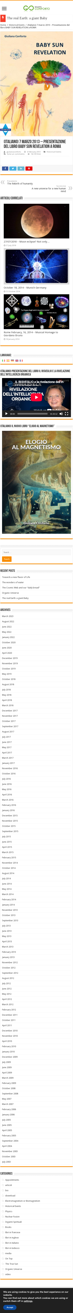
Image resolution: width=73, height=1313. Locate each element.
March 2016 (7, 800)
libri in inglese (12, 1237)
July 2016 (6, 779)
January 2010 (8, 1051)
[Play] (6, 413)
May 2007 (6, 1099)
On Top (9, 1258)
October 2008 (8, 1088)
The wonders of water (13, 582)
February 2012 (9, 1009)
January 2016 (8, 810)
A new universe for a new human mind (49, 189)
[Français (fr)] (21, 360)
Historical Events (17, 25)
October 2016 (8, 773)
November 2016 (10, 768)
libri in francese (12, 1232)
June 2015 (7, 842)
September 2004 (10, 1141)
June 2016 (7, 784)
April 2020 (7, 653)
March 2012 (7, 1004)
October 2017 (8, 721)
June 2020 (7, 647)
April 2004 (7, 1146)
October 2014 (8, 868)
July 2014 (6, 878)
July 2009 (6, 1062)
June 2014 (7, 883)
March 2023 (7, 616)
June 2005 (7, 1125)
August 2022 (8, 621)
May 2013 (6, 936)
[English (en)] (16, 360)
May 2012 (6, 994)
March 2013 (7, 946)
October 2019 (8, 668)
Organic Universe (10, 593)
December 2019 (9, 658)
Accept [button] (10, 1307)
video (8, 1274)
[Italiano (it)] (3, 360)
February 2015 (9, 857)
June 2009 (7, 1067)
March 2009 (7, 1078)
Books (8, 1227)
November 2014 (10, 863)
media (8, 1253)
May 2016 (6, 789)
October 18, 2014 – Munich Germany (25, 287)
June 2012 (7, 988)
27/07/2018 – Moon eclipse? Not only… (27, 241)
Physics (8, 1211)
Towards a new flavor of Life (16, 577)
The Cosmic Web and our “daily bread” (21, 587)
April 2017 (7, 752)
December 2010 (9, 1030)
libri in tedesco (12, 1248)
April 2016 (7, 794)
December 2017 (9, 710)
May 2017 (6, 747)
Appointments (12, 1180)
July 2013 (6, 925)
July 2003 (6, 1162)
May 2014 (6, 889)
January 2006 (8, 1114)
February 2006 (9, 1109)
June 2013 (7, 931)
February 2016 (9, 805)
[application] (36, 397)
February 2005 (9, 1135)
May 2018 (6, 695)
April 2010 (7, 1041)
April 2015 (7, 847)
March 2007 (7, 1104)
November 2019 (10, 663)
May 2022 (6, 632)
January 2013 (8, 957)
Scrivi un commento (16, 154)
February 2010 (9, 1046)
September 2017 (10, 726)
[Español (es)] (8, 360)
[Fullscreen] (66, 413)
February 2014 (9, 899)
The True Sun (11, 1264)
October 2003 (8, 1156)
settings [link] (28, 1301)
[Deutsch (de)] (12, 360)
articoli (8, 1185)
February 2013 (9, 952)
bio (6, 1190)
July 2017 (6, 737)
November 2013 (10, 910)
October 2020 (8, 642)
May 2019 (6, 674)
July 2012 (6, 983)
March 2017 (7, 758)
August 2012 (8, 978)
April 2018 (7, 700)
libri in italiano (12, 1243)
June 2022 (7, 626)
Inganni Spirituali (13, 1222)
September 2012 (10, 973)
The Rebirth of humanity (20, 182)
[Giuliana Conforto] (36, 8)
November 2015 (10, 821)
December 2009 (9, 1057)
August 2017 (8, 731)
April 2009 (7, 1072)
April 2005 (7, 1130)
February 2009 (9, 1083)
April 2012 (7, 999)
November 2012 (10, 962)
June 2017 (7, 742)
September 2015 (10, 831)
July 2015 (6, 836)
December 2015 (9, 815)
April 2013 (7, 941)
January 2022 (8, 637)
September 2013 (10, 920)
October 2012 (8, 967)
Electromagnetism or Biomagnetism (22, 1201)
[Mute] (61, 413)
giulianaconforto (14, 152)
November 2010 (10, 1036)
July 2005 (6, 1120)
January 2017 (8, 763)
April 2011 (7, 1025)
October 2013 (8, 915)
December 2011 (9, 1015)
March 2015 (7, 852)
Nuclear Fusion (12, 1216)
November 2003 (10, 1151)
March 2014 (7, 894)
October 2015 (8, 826)
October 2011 (8, 1020)
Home (3, 25)
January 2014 (8, 904)
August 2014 (8, 873)
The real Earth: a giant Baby (27, 18)
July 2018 (6, 689)
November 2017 (10, 716)
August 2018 (8, 684)
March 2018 (7, 705)
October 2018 (8, 679)
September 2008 (10, 1093)
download (10, 1195)
